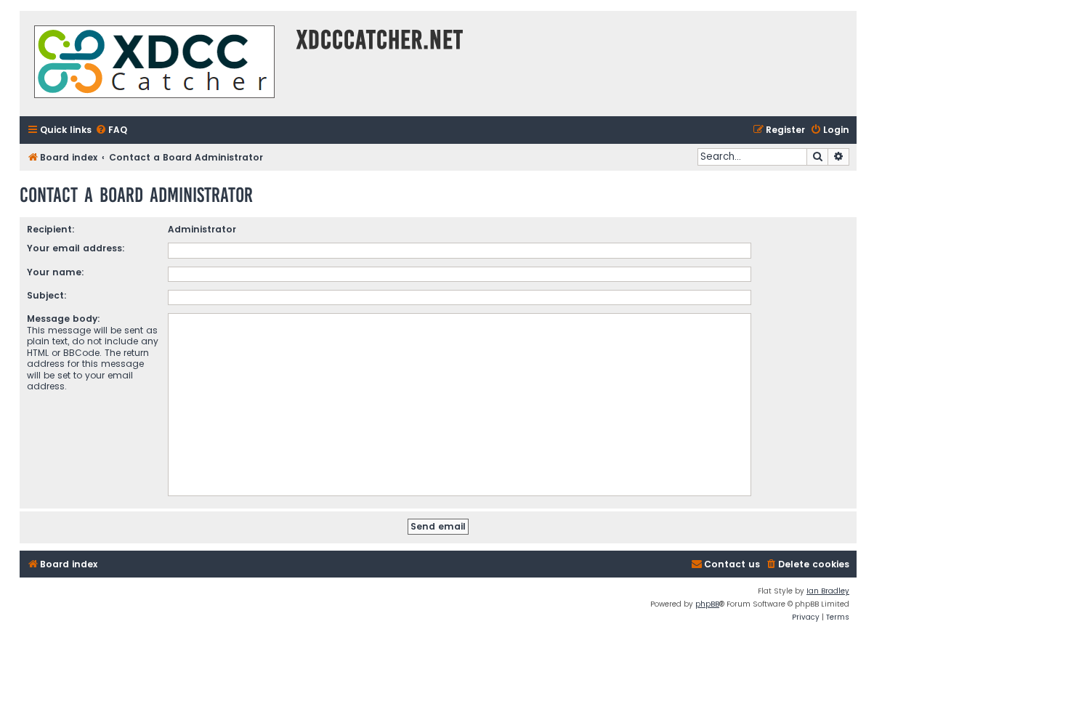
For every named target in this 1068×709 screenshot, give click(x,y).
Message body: (63, 318)
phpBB (707, 604)
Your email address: (76, 248)
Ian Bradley (827, 591)
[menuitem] (111, 130)
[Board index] (154, 64)
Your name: (55, 272)
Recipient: (51, 229)
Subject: (47, 295)
